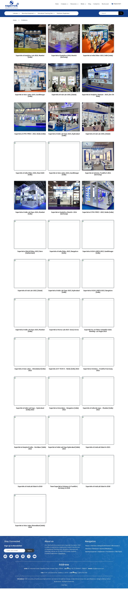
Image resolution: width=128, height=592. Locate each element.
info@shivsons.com (98, 568)
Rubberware (101, 551)
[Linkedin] (23, 556)
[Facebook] (5, 556)
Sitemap (64, 585)
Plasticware (95, 548)
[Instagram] (28, 556)
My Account (105, 4)
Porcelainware (110, 551)
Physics (87, 545)
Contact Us (96, 4)
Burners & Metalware (105, 548)
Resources (74, 4)
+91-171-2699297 (76, 568)
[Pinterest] (17, 556)
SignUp (30, 550)
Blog (89, 4)
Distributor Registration (63, 13)
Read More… (62, 553)
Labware (15, 13)
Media (82, 4)
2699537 (84, 568)
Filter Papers (118, 551)
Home (57, 4)
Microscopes (115, 545)
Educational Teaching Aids (45, 13)
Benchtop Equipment (28, 13)
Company (63, 4)
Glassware (88, 548)
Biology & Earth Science (104, 545)
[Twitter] (11, 556)
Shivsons (58, 581)
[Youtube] (34, 556)
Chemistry (93, 545)
